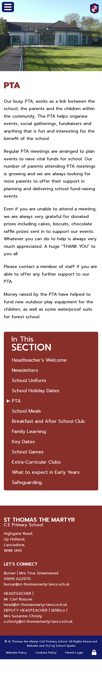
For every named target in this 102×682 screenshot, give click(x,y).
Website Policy (16, 652)
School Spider (66, 646)
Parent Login (74, 652)
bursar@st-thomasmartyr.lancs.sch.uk (37, 584)
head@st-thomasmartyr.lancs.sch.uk (35, 604)
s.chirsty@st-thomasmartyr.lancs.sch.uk (38, 621)
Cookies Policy (45, 652)
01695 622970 (17, 579)
